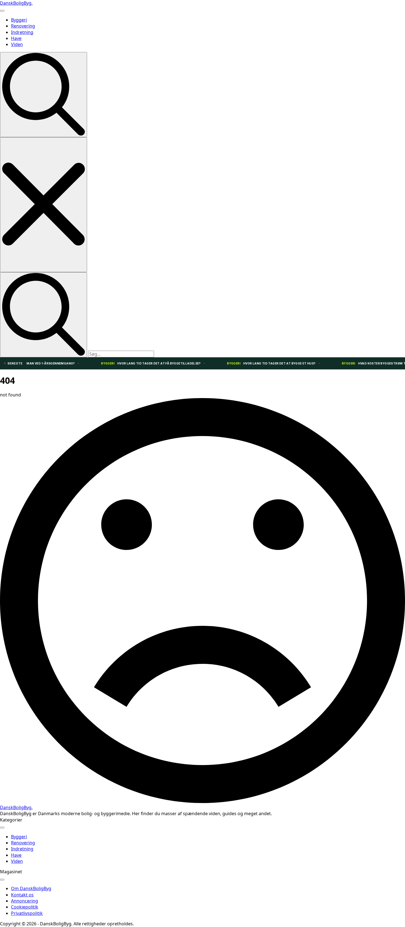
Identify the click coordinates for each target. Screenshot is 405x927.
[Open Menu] (2, 11)
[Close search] (43, 204)
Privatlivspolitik (27, 913)
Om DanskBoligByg (31, 888)
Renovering (23, 26)
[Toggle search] (43, 94)
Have (16, 38)
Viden (17, 44)
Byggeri (19, 20)
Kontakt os (22, 895)
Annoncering (24, 901)
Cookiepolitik (24, 907)
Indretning (22, 32)
